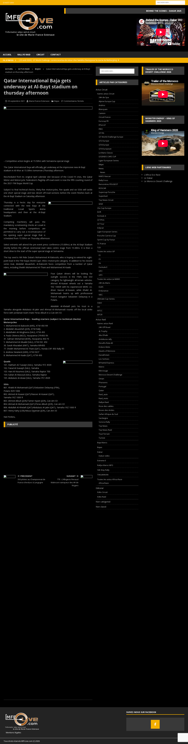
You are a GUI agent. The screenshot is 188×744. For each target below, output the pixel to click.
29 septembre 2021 (16, 101)
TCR (99, 247)
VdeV (99, 302)
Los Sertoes (104, 359)
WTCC (99, 310)
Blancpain (103, 109)
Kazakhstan (104, 355)
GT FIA (101, 133)
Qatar (101, 390)
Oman (101, 378)
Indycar (100, 227)
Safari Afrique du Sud (108, 414)
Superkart (103, 196)
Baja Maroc (102, 442)
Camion (102, 113)
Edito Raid (101, 496)
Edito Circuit (102, 492)
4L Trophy (103, 331)
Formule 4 (101, 216)
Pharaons (103, 382)
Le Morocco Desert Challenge (158, 181)
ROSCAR (102, 188)
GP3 (100, 275)
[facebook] (155, 724)
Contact (56, 54)
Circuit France (105, 117)
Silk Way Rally (103, 470)
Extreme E (101, 460)
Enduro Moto (104, 347)
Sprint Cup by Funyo (106, 239)
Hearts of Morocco (107, 351)
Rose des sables (106, 406)
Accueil (7, 54)
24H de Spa (104, 97)
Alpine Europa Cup (107, 101)
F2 (100, 255)
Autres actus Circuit (105, 93)
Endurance (103, 290)
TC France (101, 243)
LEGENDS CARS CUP (107, 156)
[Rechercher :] (170, 2)
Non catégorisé (103, 501)
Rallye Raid (23, 54)
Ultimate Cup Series (106, 298)
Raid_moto (103, 398)
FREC (101, 129)
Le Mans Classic (106, 152)
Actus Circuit (102, 89)
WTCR (99, 314)
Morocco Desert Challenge (110, 374)
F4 (100, 263)
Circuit (40, 54)
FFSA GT (102, 125)
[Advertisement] (48, 450)
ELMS (101, 287)
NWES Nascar (105, 176)
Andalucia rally (105, 339)
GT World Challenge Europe (111, 136)
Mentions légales (12, 732)
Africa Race (104, 483)
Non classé (101, 506)
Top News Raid (105, 430)
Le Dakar (148, 178)
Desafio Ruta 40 (106, 343)
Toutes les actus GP (106, 251)
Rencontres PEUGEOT (108, 184)
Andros (102, 105)
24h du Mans (104, 283)
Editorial (99, 488)
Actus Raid (24, 69)
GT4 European (105, 148)
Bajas (56, 101)
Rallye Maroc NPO (105, 465)
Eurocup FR (104, 121)
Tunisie (102, 438)
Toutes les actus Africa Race (109, 479)
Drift (99, 212)
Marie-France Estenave (39, 101)
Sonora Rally (104, 422)
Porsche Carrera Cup (106, 235)
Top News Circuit (106, 200)
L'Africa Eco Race (152, 174)
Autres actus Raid (105, 323)
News (101, 168)
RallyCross (103, 180)
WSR (101, 204)
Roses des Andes (106, 410)
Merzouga (103, 370)
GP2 (100, 271)
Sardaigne (103, 418)
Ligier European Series (109, 160)
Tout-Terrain (104, 434)
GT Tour (100, 224)
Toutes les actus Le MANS (108, 279)
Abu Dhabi (103, 335)
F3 (100, 259)
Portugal (102, 386)
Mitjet (101, 164)
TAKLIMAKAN (102, 474)
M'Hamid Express (106, 362)
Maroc (101, 366)
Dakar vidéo (104, 455)
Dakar (100, 452)
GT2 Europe (104, 140)
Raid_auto (103, 394)
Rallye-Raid (104, 402)
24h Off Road (104, 327)
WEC (101, 294)
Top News (103, 426)
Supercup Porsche (107, 192)
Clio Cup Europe (104, 208)
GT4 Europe (104, 144)
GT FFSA (100, 220)
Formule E (103, 267)
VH (98, 306)
